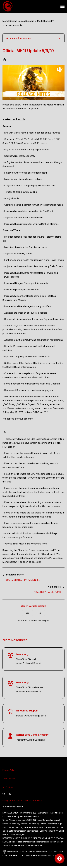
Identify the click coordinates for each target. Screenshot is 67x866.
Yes (27, 613)
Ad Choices (7, 787)
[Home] (7, 6)
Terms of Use (8, 779)
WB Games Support (27, 710)
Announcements (13, 25)
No (40, 613)
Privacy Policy (8, 770)
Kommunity (22, 654)
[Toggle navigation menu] (62, 6)
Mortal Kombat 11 (45, 21)
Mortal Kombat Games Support (18, 21)
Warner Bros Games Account (32, 734)
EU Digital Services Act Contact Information (22, 800)
